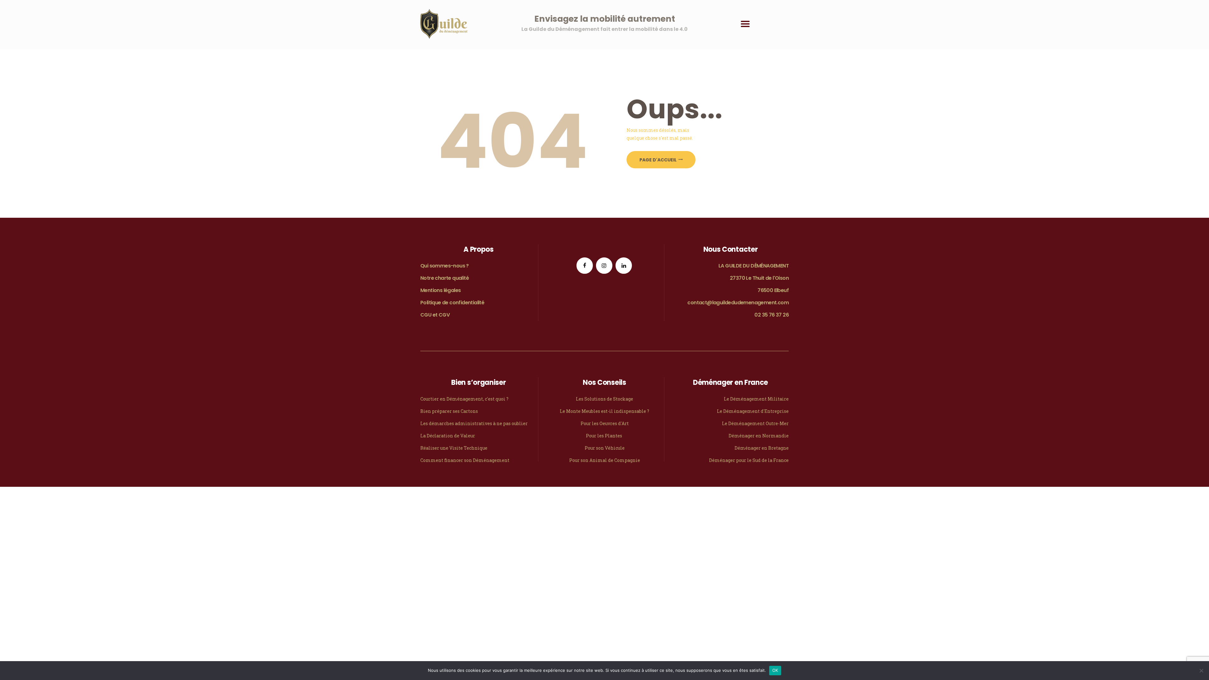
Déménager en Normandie (759, 436)
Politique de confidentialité (452, 302)
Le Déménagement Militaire (756, 399)
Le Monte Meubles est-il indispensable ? (604, 411)
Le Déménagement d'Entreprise (753, 411)
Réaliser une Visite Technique (453, 448)
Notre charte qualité (444, 278)
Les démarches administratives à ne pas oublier (474, 423)
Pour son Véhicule (605, 448)
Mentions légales (440, 290)
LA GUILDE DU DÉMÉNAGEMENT (753, 265)
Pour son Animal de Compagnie (604, 460)
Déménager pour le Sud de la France (749, 460)
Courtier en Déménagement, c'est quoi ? (464, 399)
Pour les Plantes (604, 436)
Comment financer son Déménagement (464, 460)
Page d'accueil (658, 160)
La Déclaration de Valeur (447, 436)
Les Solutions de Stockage (604, 399)
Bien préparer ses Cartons (449, 411)
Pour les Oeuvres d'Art (605, 423)
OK (775, 670)
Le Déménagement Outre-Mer (755, 423)
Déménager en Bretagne (762, 448)
